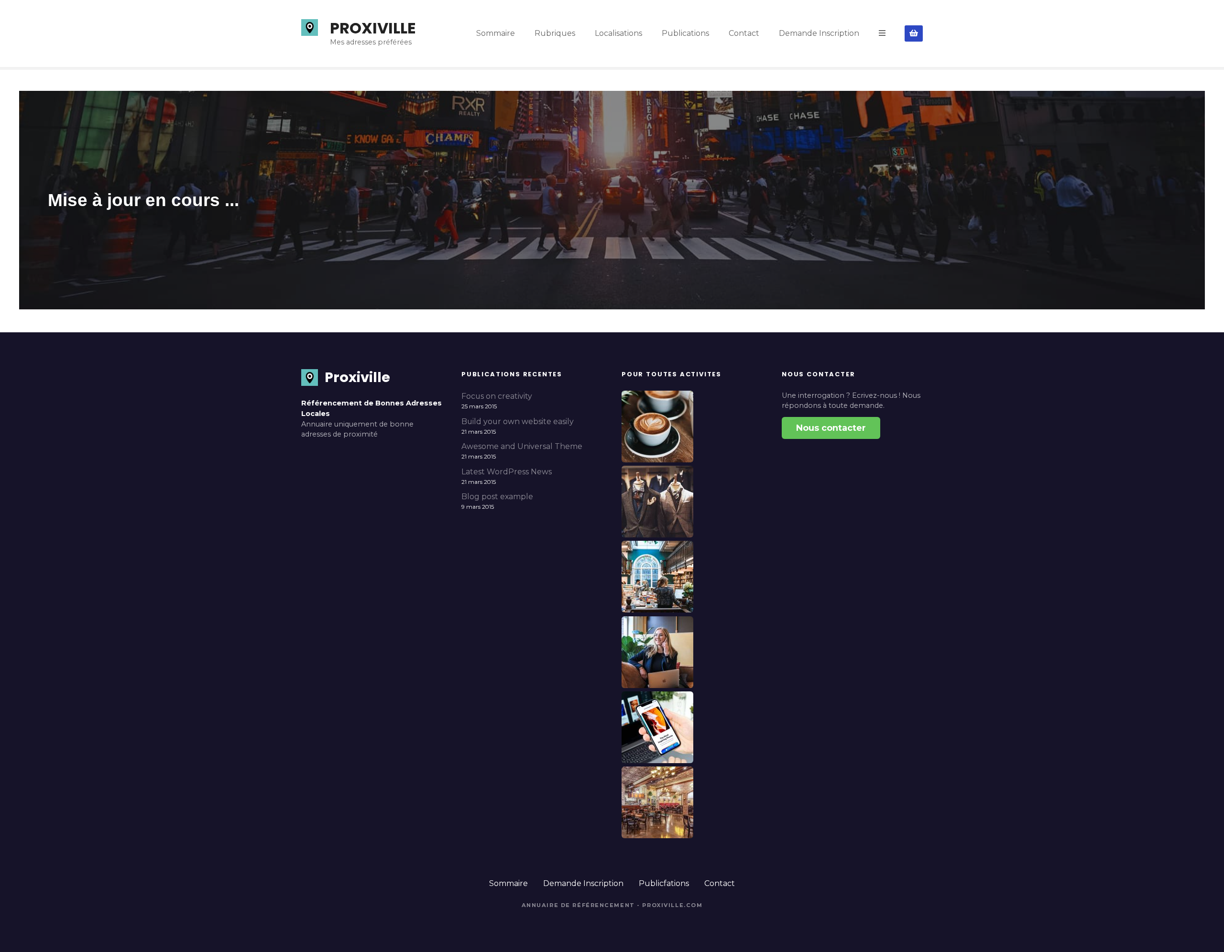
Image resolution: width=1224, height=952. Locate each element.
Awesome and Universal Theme (521, 446)
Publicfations (664, 883)
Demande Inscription (819, 33)
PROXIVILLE (373, 28)
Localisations (618, 33)
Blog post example (497, 496)
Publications (685, 33)
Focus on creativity (496, 396)
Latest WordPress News (506, 471)
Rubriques (555, 33)
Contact (744, 33)
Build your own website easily (517, 421)
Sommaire (495, 33)
